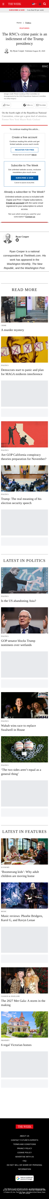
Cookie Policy (24, 1153)
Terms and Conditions (24, 1144)
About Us (24, 1136)
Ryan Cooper (18, 51)
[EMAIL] (18, 240)
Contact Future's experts (24, 1140)
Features (25, 28)
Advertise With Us (24, 1157)
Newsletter (42, 105)
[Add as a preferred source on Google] (24, 1178)
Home (19, 23)
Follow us (29, 105)
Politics (28, 23)
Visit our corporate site (37, 1190)
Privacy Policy (24, 1148)
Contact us (30, 217)
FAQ (24, 1161)
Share (8, 105)
